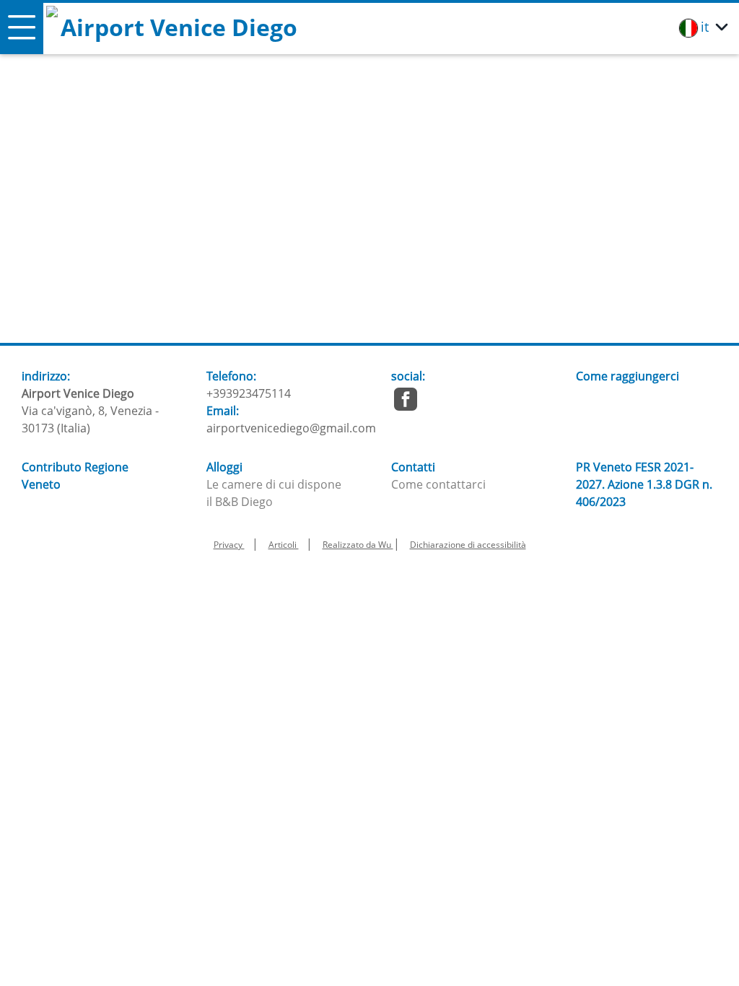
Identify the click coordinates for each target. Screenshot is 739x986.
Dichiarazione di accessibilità (468, 544)
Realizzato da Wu (358, 544)
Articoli (283, 544)
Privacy (229, 544)
